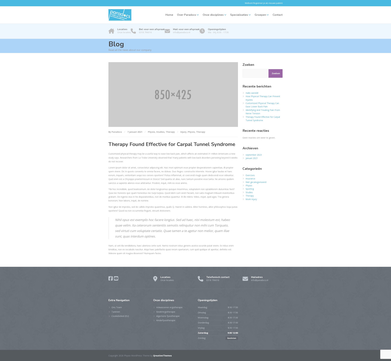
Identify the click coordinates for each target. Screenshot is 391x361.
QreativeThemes (162, 355)
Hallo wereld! (252, 92)
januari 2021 (252, 158)
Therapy (170, 131)
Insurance (250, 178)
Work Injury (251, 199)
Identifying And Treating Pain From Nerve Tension (263, 112)
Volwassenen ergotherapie (169, 307)
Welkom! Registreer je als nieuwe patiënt (264, 3)
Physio (151, 131)
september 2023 (254, 154)
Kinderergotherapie (165, 311)
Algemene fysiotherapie (168, 316)
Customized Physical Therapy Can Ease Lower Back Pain (262, 105)
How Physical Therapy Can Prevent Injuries (263, 98)
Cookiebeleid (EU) (120, 316)
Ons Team (116, 307)
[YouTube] (116, 278)
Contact (278, 15)
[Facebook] (110, 278)
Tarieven (115, 311)
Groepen (260, 15)
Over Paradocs (186, 15)
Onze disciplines (213, 15)
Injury (183, 131)
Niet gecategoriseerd (256, 182)
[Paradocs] (119, 15)
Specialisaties (239, 15)
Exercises (250, 175)
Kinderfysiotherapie (165, 320)
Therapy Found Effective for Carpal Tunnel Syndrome (263, 118)
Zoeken (248, 64)
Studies (160, 131)
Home (169, 15)
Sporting (250, 188)
